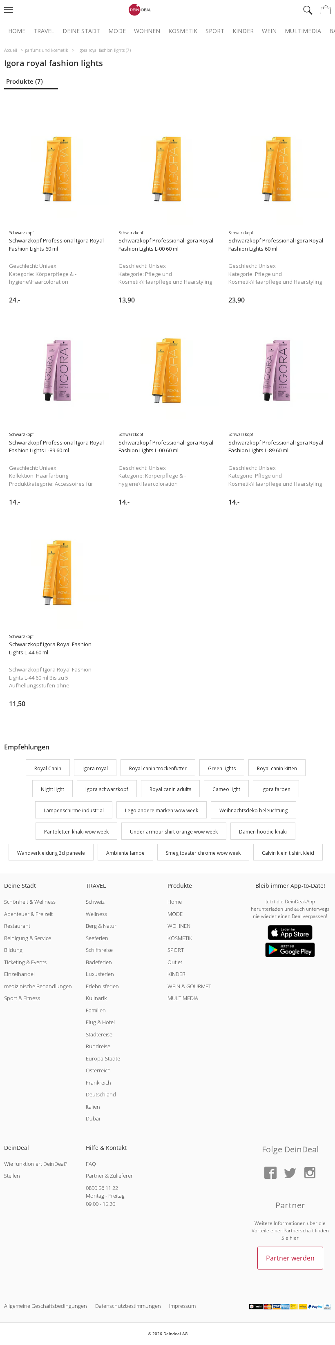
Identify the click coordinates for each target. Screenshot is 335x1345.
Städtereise (99, 1034)
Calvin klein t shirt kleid (288, 852)
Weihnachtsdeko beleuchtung (253, 810)
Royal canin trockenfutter (158, 768)
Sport (214, 31)
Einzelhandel (19, 974)
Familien (96, 1010)
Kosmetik (182, 31)
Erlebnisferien (102, 986)
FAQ (91, 1163)
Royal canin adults (170, 789)
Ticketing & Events (25, 962)
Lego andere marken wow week (161, 810)
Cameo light (226, 789)
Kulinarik (96, 998)
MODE (175, 914)
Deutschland (101, 1094)
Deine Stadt (81, 31)
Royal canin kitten (277, 768)
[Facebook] (270, 1173)
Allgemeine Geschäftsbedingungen (45, 1305)
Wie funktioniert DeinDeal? (35, 1163)
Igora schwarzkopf (106, 789)
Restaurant (17, 925)
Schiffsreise (99, 950)
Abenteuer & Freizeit (28, 914)
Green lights (222, 768)
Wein (269, 31)
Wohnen (147, 31)
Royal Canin (47, 768)
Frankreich (98, 1082)
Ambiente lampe (125, 852)
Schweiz (95, 901)
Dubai (93, 1118)
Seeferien (97, 938)
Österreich (98, 1070)
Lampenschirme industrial (74, 810)
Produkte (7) (24, 81)
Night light (52, 789)
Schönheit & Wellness (30, 901)
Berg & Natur (101, 925)
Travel (44, 31)
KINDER (176, 974)
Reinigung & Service (27, 938)
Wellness (96, 914)
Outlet (175, 962)
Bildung (13, 950)
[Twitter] (290, 1173)
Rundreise (98, 1046)
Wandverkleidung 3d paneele (51, 852)
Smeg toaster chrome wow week (203, 852)
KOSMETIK (180, 938)
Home (16, 31)
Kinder (243, 31)
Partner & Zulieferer (109, 1175)
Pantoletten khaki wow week (76, 831)
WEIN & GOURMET (189, 986)
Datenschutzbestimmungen (128, 1305)
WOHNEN (179, 925)
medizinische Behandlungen (38, 986)
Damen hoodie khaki (263, 831)
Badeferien (99, 962)
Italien (93, 1106)
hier (294, 1237)
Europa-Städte (103, 1058)
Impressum (182, 1305)
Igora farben (275, 789)
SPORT (176, 950)
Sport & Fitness (22, 998)
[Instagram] (310, 1173)
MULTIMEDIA (183, 998)
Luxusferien (100, 974)
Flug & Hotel (100, 1022)
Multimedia (303, 31)
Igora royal (95, 768)
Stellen (12, 1175)
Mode (117, 31)
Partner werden (290, 1258)
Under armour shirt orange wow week (174, 831)
